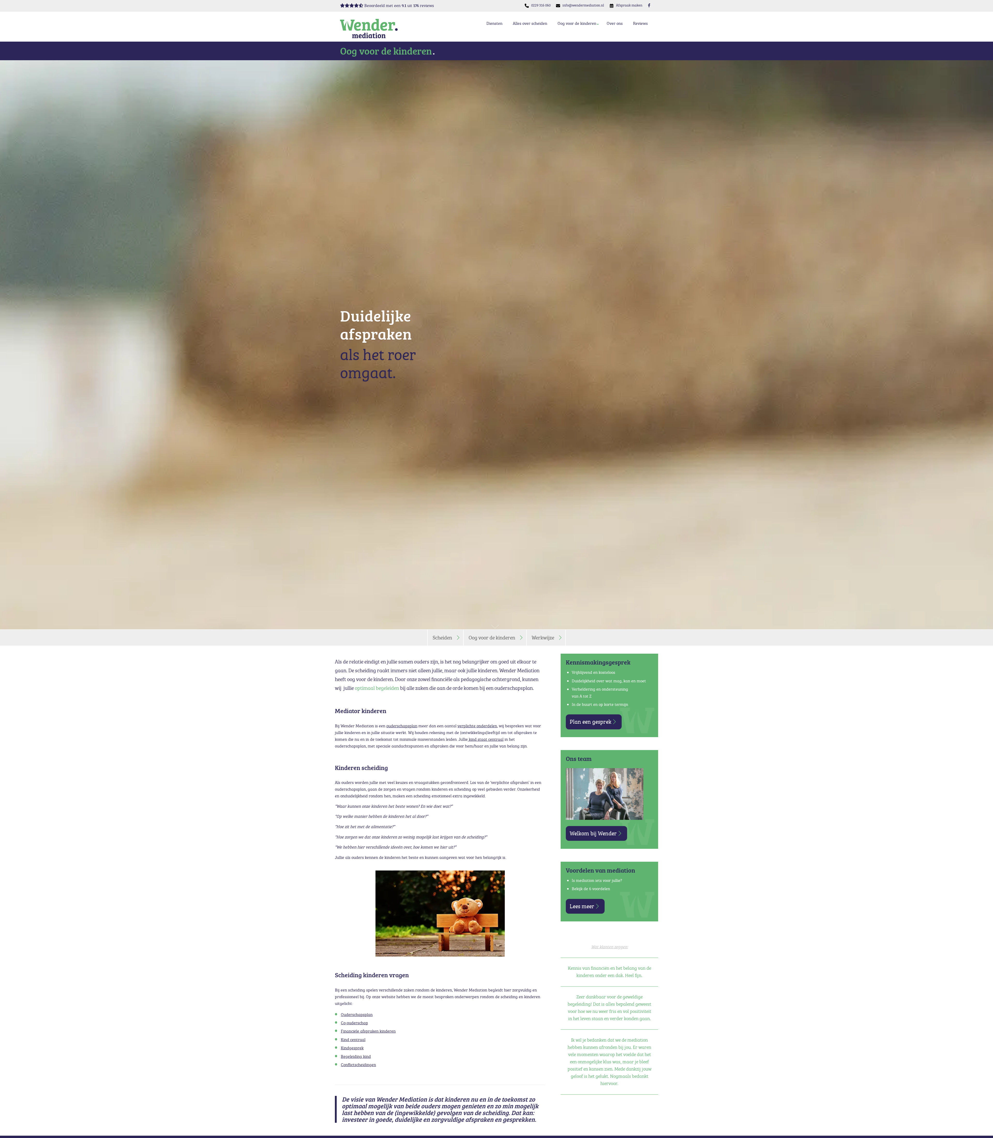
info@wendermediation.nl (583, 5)
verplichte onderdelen (477, 726)
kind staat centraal (485, 739)
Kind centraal (353, 1039)
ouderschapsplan (401, 726)
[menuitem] (541, 5)
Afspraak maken (629, 5)
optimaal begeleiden (377, 687)
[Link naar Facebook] (649, 5)
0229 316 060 (541, 5)
